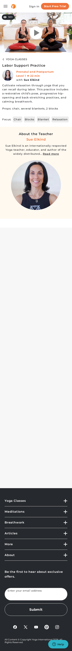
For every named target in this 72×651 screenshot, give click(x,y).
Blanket (43, 119)
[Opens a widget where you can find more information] (58, 644)
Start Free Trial (55, 6)
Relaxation (60, 119)
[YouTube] (36, 627)
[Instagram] (57, 627)
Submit (36, 610)
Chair (17, 119)
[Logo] (13, 6)
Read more (51, 153)
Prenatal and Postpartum (35, 71)
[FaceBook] (15, 627)
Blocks (29, 119)
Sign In (34, 6)
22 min (35, 75)
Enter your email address (25, 590)
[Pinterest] (46, 627)
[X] (25, 627)
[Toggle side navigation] (5, 6)
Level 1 (21, 75)
